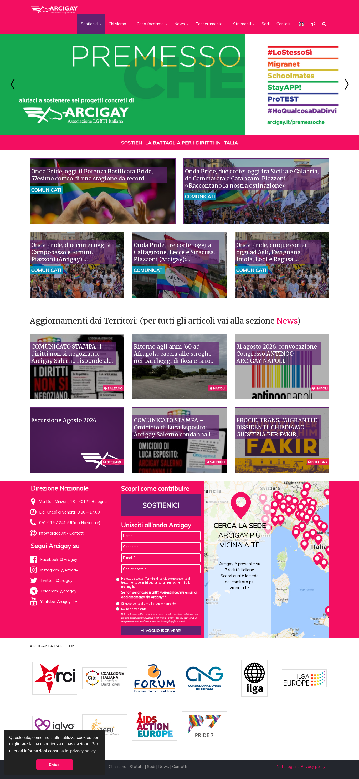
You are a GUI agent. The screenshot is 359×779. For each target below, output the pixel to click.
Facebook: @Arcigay (58, 559)
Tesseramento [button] (210, 23)
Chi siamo (117, 766)
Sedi (265, 23)
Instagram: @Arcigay (59, 569)
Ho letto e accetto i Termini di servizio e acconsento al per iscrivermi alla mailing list (156, 583)
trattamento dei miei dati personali (143, 582)
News (286, 321)
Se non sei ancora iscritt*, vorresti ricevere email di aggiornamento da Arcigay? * (159, 594)
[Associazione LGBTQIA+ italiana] (54, 7)
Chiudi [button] (55, 764)
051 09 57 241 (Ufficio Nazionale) (69, 522)
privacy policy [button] (83, 751)
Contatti (283, 23)
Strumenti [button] (242, 23)
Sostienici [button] (90, 23)
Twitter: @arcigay (56, 580)
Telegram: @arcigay (58, 591)
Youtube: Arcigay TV (58, 601)
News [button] (180, 23)
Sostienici (160, 505)
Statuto (137, 766)
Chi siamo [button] (118, 23)
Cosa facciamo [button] (151, 23)
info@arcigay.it (52, 533)
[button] (313, 24)
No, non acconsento (133, 609)
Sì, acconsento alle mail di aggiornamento (148, 603)
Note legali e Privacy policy (300, 766)
